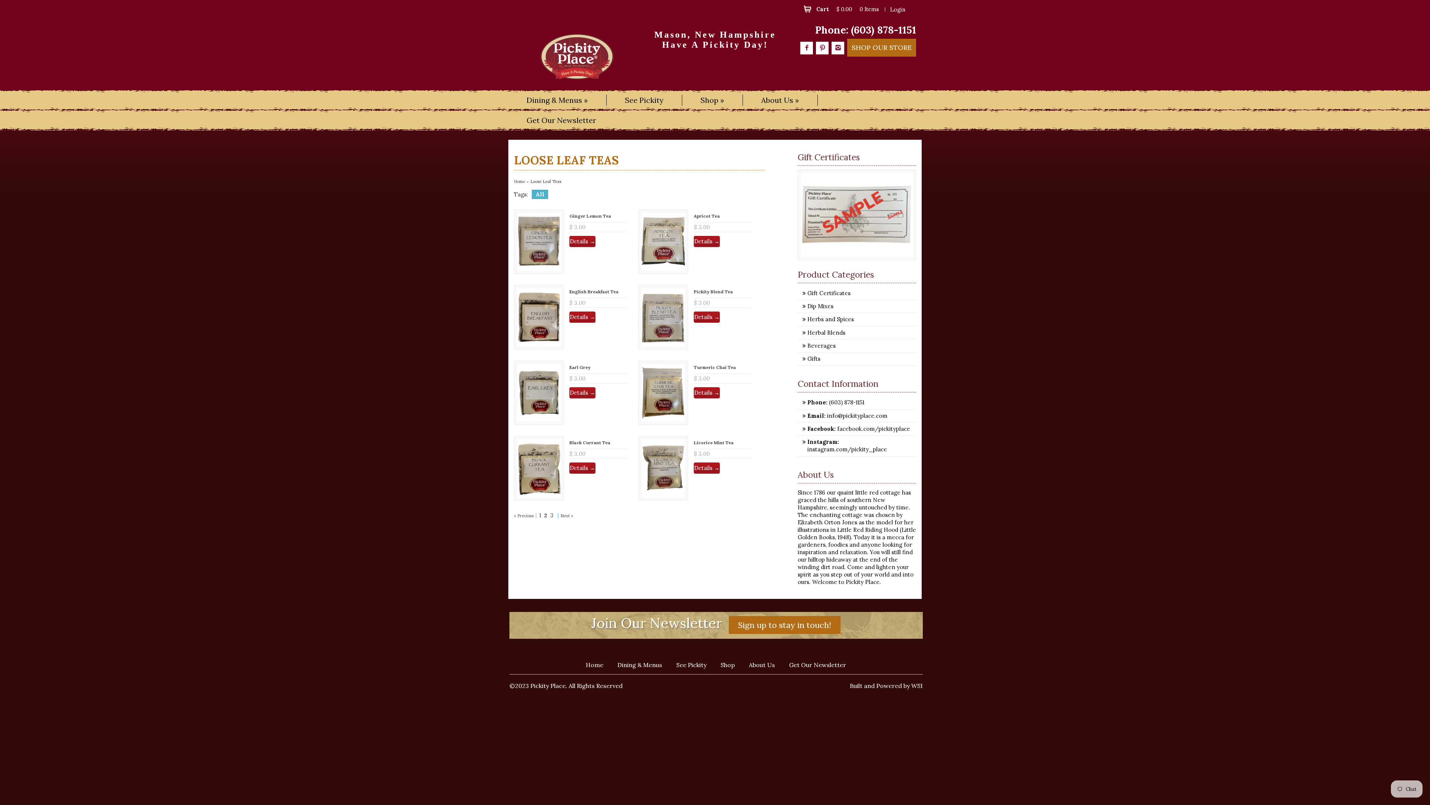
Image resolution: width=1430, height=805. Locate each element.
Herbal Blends (826, 332)
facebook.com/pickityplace (873, 428)
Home (519, 181)
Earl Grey (580, 367)
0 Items (869, 9)
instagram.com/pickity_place (847, 449)
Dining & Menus (639, 665)
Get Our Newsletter (561, 120)
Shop (728, 665)
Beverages (821, 345)
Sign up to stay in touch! (784, 625)
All (540, 194)
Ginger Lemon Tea (590, 216)
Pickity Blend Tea (713, 291)
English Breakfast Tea (594, 291)
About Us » (780, 100)
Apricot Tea (707, 216)
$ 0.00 (844, 9)
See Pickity (644, 100)
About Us (762, 665)
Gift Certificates (829, 293)
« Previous (524, 515)
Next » (566, 515)
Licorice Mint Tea (714, 442)
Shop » (712, 100)
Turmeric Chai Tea (715, 367)
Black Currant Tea (589, 442)
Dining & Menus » (557, 100)
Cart (822, 9)
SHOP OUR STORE (882, 47)
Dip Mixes (820, 306)
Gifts (813, 358)
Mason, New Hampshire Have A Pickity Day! (715, 39)
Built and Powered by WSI (886, 685)
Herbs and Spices (830, 319)
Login (897, 9)
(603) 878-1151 (883, 29)
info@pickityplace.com (856, 415)
